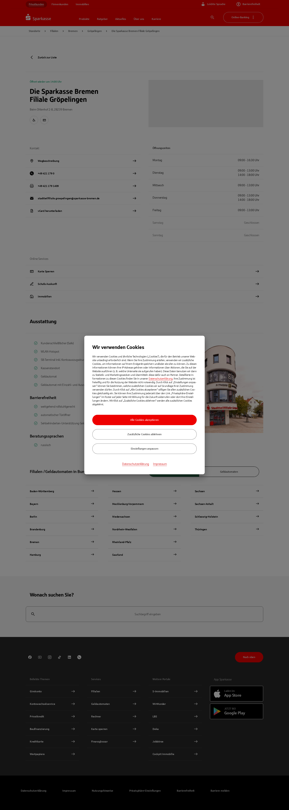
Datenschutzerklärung (160, 378)
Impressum (160, 464)
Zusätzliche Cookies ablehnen (144, 434)
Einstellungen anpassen (144, 448)
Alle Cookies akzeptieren (144, 419)
